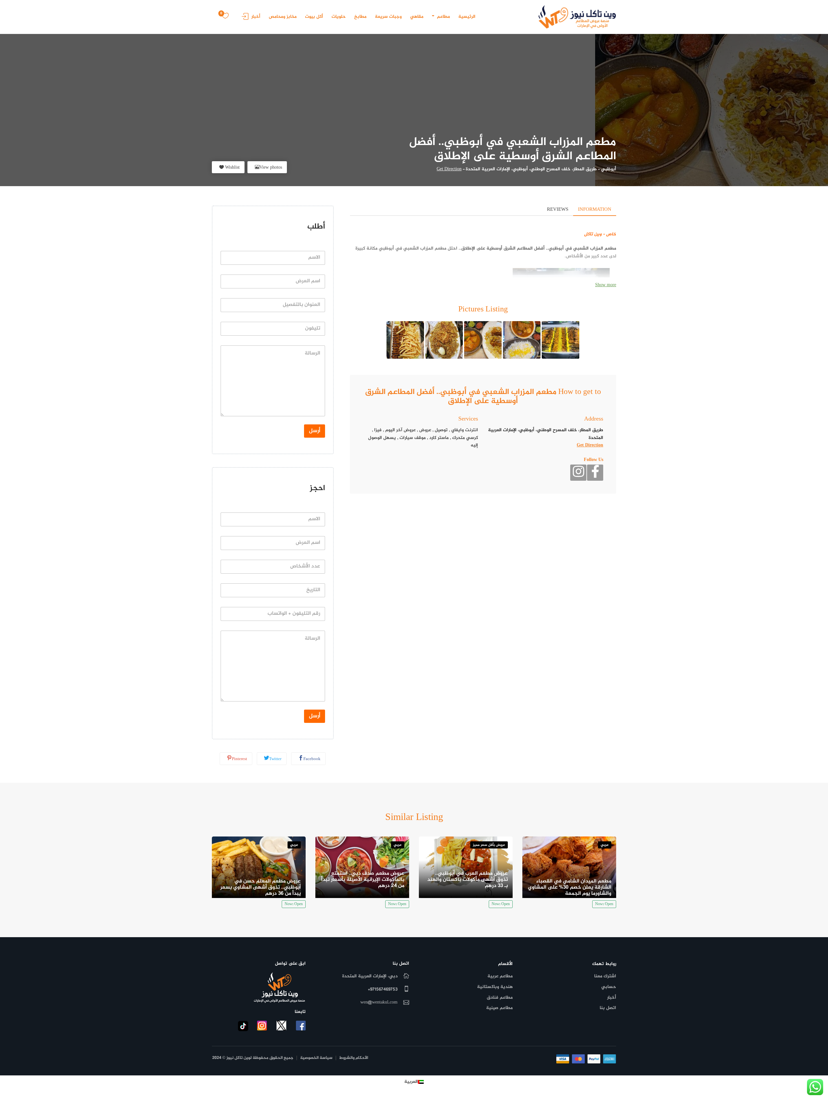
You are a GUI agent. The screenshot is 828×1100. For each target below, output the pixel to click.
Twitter (275, 759)
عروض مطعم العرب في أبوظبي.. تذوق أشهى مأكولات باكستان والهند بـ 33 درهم (467, 879)
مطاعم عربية (500, 976)
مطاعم (443, 16)
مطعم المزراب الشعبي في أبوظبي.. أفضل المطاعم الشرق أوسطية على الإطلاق (538, 248)
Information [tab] (594, 210)
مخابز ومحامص (283, 16)
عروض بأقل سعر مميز (489, 845)
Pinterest (239, 759)
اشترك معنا (605, 976)
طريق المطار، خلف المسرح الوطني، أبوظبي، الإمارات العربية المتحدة (531, 169)
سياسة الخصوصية (316, 1058)
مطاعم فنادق (500, 997)
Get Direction (449, 169)
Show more (605, 285)
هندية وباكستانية (495, 987)
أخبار (255, 16)
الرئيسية (466, 16)
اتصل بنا (608, 1008)
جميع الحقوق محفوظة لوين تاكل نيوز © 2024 (252, 1058)
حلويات (339, 16)
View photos (270, 167)
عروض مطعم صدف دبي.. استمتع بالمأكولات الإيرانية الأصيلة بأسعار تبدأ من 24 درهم (362, 879)
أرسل (314, 430)
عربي (605, 845)
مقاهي (416, 16)
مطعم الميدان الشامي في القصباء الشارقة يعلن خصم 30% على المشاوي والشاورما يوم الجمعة (569, 887)
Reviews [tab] (557, 210)
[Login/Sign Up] (243, 18)
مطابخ (360, 16)
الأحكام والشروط (353, 1058)
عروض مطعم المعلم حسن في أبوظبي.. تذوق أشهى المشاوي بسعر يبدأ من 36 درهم (260, 887)
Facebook (312, 759)
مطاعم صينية (499, 1008)
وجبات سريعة (388, 16)
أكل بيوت (314, 16)
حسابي (608, 987)
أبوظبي (608, 169)
